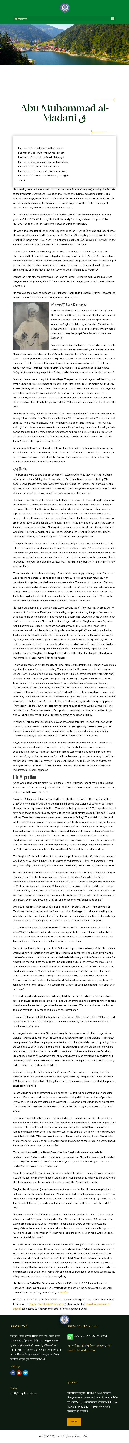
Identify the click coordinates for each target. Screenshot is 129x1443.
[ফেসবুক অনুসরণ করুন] (12, 1372)
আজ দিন (74, 1421)
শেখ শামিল (64, 1292)
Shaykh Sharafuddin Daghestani (46, 1304)
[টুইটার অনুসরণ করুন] (25, 1372)
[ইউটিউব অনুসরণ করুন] (19, 1372)
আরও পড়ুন (15, 1366)
